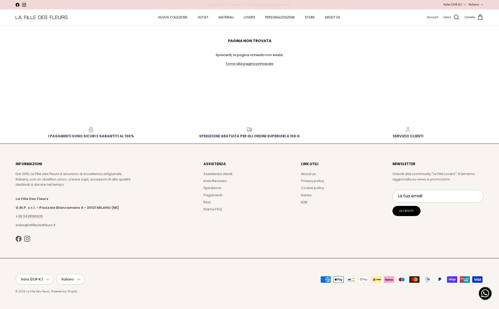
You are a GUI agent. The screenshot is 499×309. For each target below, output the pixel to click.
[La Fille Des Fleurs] (42, 17)
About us (308, 173)
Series (306, 195)
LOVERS (249, 17)
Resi (207, 202)
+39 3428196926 (29, 216)
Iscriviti (406, 211)
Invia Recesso (215, 180)
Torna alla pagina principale (249, 63)
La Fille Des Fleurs (38, 291)
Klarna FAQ (212, 209)
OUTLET (203, 17)
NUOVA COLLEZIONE (172, 17)
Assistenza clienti (217, 173)
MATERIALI (226, 17)
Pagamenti (212, 195)
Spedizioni (212, 187)
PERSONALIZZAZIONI (280, 17)
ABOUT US (332, 17)
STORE (310, 17)
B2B (304, 202)
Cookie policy (312, 187)
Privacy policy (312, 180)
